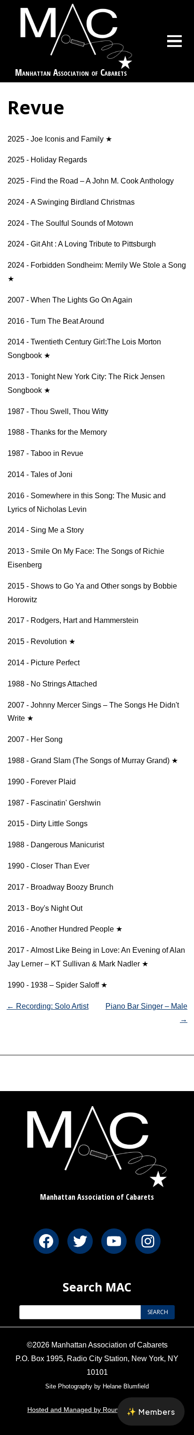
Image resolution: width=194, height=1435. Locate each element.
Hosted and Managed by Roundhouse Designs (97, 1409)
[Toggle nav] (174, 41)
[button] (151, 1411)
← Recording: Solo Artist (48, 1006)
